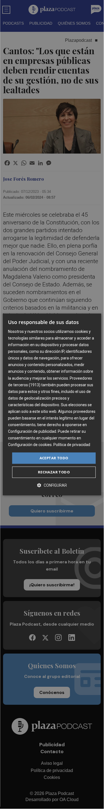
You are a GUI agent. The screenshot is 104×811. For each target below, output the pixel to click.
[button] (52, 485)
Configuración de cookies (30, 445)
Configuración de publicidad (32, 431)
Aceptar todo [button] (54, 457)
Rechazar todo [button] (54, 472)
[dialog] (51, 404)
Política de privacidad (71, 445)
